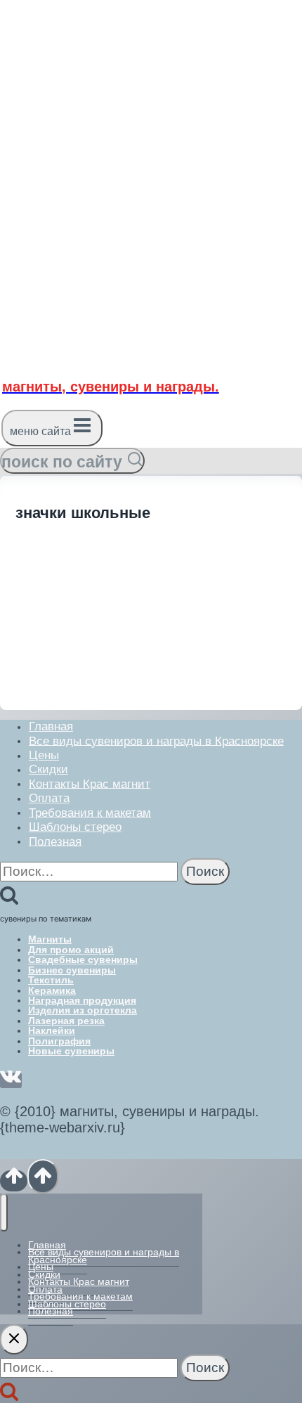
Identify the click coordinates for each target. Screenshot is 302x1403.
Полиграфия (59, 1041)
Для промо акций (71, 949)
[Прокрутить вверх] (13, 1180)
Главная (51, 726)
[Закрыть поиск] (14, 1339)
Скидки (48, 769)
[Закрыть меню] (4, 1212)
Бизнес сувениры (72, 970)
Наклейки (51, 1030)
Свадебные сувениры (83, 959)
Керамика (52, 990)
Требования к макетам (90, 812)
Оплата (49, 798)
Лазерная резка (66, 1020)
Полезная (55, 841)
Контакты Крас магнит (89, 783)
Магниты (50, 939)
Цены (44, 755)
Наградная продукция (82, 1000)
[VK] (11, 1080)
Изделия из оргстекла (82, 1010)
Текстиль (51, 979)
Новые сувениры (71, 1050)
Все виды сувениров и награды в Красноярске (156, 740)
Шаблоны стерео (75, 827)
